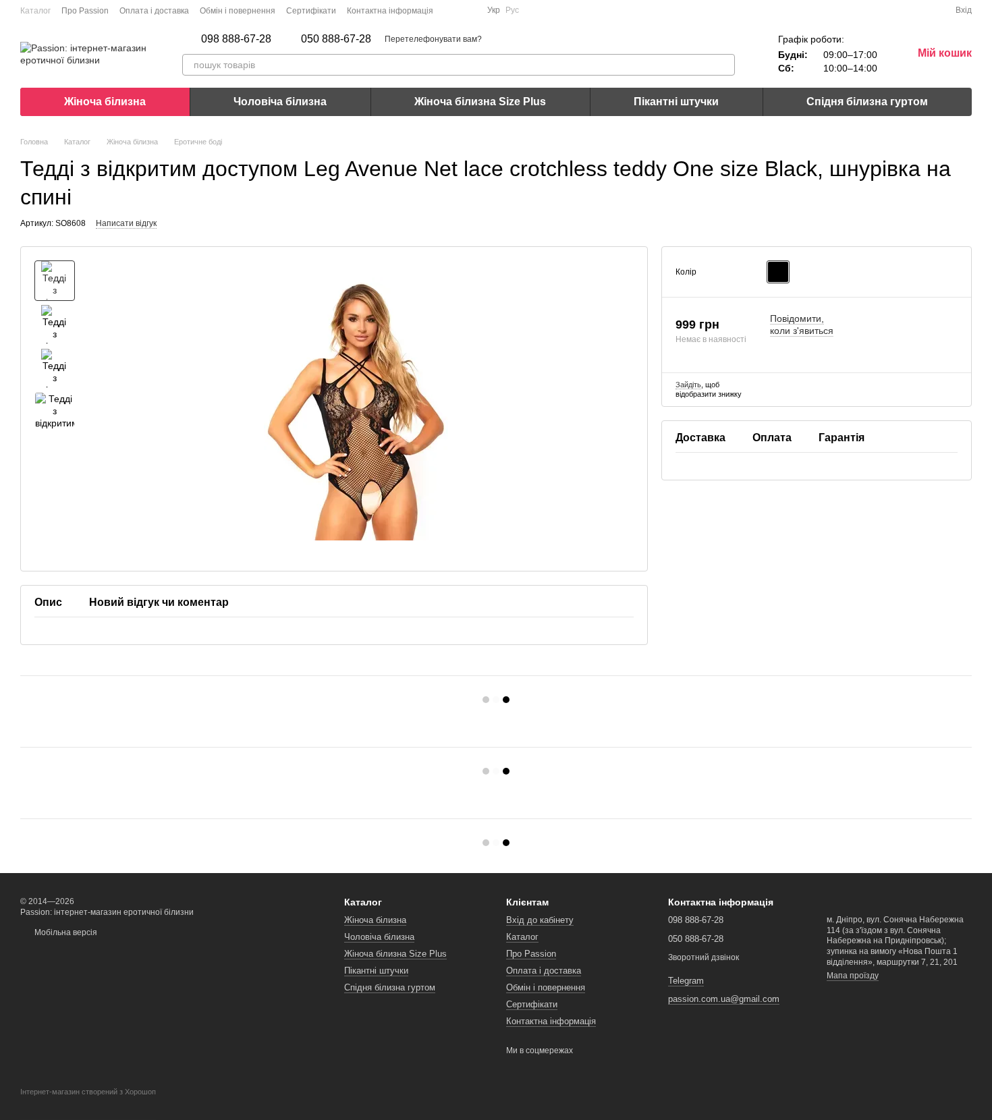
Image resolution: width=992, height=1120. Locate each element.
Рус (512, 10)
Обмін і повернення (237, 11)
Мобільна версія (64, 932)
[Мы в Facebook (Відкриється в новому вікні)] (452, 10)
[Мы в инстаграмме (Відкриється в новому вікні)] (468, 10)
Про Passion (85, 11)
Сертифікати (311, 11)
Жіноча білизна (105, 101)
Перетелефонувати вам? (433, 39)
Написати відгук (126, 223)
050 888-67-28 (336, 39)
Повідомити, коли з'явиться (801, 324)
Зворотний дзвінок (703, 957)
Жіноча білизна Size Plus (480, 101)
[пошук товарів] (724, 65)
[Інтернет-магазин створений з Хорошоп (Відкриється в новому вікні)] (88, 1104)
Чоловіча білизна (280, 101)
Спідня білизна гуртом (867, 101)
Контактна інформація (390, 11)
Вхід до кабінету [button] (540, 920)
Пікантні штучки (676, 101)
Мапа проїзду (853, 975)
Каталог (35, 11)
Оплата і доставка (154, 11)
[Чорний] (778, 271)
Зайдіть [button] (688, 385)
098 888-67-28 (236, 39)
